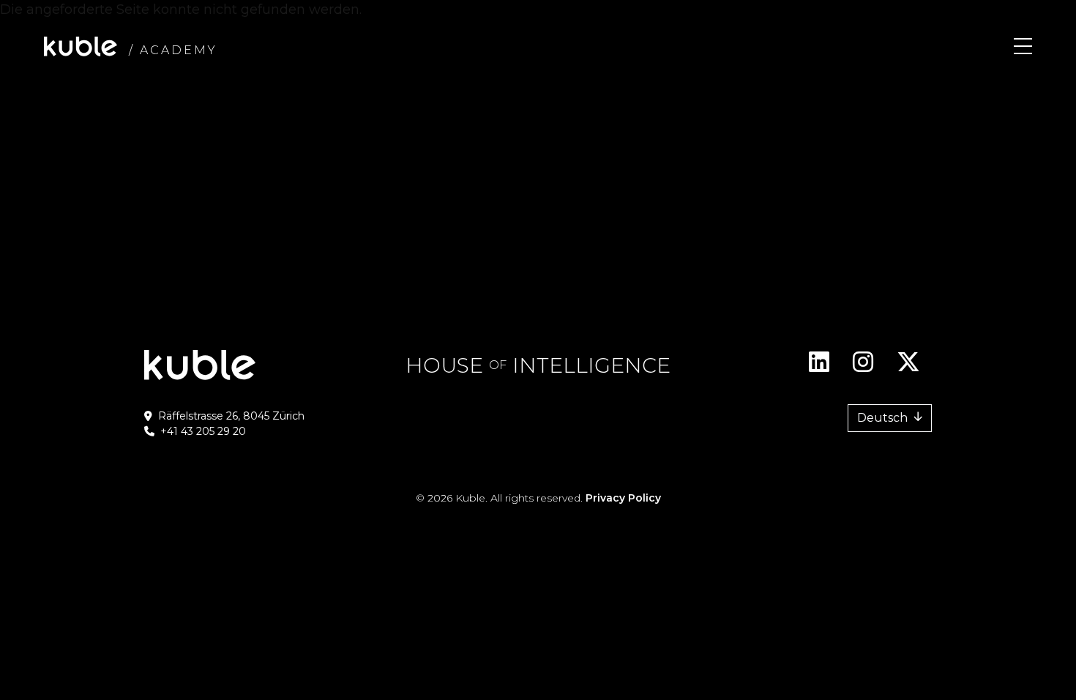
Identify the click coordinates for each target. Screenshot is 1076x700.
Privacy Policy (623, 497)
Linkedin (819, 367)
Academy (178, 50)
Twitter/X (908, 367)
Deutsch (882, 418)
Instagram (863, 367)
